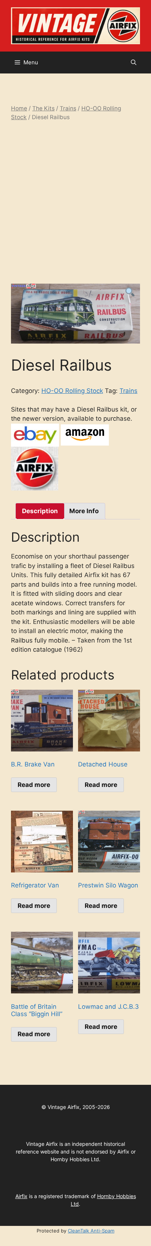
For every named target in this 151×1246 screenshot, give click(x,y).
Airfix (21, 1196)
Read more (34, 784)
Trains (68, 108)
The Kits (43, 108)
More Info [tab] (84, 511)
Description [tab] (40, 511)
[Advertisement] (75, 202)
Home (19, 108)
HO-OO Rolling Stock (72, 390)
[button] (134, 62)
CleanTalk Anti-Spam (91, 1231)
